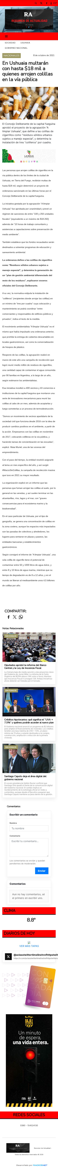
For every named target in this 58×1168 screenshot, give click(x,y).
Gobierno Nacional (16, 48)
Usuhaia (25, 43)
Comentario (15, 836)
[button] (35, 3)
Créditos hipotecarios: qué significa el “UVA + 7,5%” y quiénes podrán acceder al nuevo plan (29, 721)
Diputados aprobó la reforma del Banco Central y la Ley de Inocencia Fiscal (25, 667)
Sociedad (10, 43)
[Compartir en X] (14, 617)
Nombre (13, 823)
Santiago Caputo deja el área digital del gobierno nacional (25, 778)
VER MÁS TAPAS (29, 946)
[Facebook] (46, 3)
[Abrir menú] (6, 36)
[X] (41, 3)
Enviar (41, 870)
